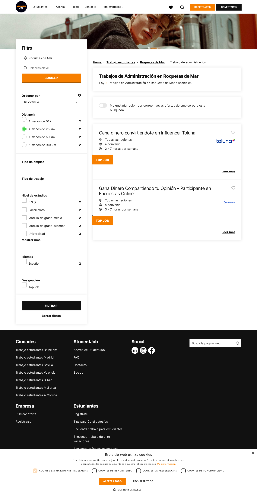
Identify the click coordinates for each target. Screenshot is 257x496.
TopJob (33, 287)
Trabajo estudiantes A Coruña (36, 395)
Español (34, 263)
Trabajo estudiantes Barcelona (37, 350)
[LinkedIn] (136, 350)
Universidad (36, 234)
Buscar (51, 78)
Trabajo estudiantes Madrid (35, 357)
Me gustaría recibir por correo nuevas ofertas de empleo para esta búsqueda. (157, 108)
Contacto (90, 6)
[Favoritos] (171, 7)
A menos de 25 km (41, 129)
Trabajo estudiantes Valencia (35, 372)
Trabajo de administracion (188, 62)
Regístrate (81, 414)
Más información (166, 463)
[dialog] (128, 472)
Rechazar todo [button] (143, 481)
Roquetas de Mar (152, 62)
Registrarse (202, 7)
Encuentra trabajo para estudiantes (98, 429)
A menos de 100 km (42, 145)
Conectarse (229, 7)
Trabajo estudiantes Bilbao (34, 380)
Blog (76, 6)
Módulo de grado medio (45, 218)
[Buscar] (182, 7)
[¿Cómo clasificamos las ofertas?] (79, 95)
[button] (128, 489)
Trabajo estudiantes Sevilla (34, 365)
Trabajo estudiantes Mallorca (36, 387)
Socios (78, 372)
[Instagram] (144, 350)
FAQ (76, 357)
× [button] (252, 453)
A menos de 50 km (41, 137)
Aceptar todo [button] (112, 481)
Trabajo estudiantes (120, 62)
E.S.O (32, 202)
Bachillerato (36, 210)
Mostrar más (31, 240)
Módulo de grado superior (46, 226)
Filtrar (51, 306)
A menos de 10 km (41, 121)
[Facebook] (152, 350)
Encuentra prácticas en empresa (96, 449)
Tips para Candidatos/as (91, 421)
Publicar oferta (26, 414)
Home (97, 62)
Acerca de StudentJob (89, 350)
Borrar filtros (51, 316)
